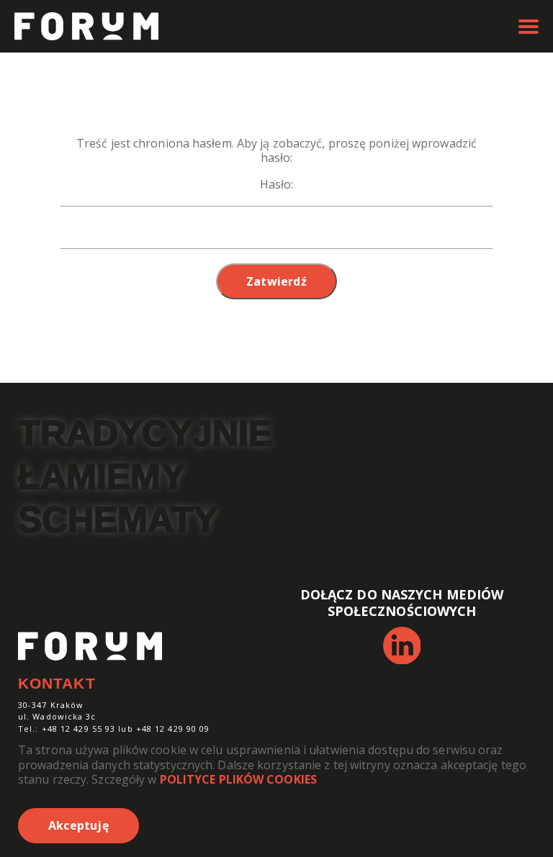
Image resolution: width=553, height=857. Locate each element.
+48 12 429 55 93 (79, 728)
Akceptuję (78, 825)
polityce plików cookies (238, 779)
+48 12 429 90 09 (173, 728)
